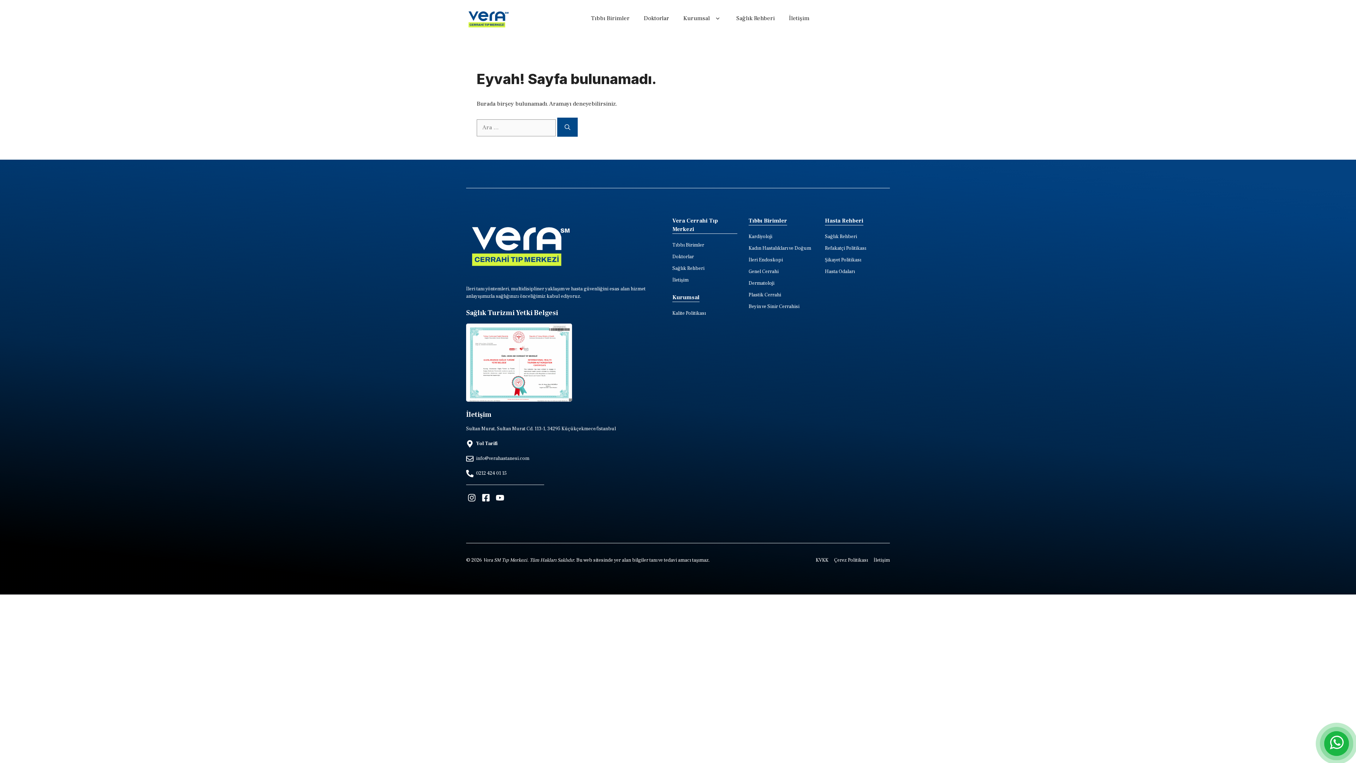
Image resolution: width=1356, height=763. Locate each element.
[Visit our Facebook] (486, 497)
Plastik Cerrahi (765, 295)
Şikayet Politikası (843, 260)
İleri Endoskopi (766, 260)
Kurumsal (696, 18)
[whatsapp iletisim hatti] (1336, 743)
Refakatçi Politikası (845, 248)
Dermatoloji (761, 283)
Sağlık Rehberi (755, 18)
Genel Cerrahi (764, 271)
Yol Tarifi (487, 443)
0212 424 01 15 (491, 473)
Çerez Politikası (851, 560)
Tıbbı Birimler (610, 18)
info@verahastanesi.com (502, 458)
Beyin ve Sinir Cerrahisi (774, 306)
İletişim (799, 18)
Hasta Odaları (840, 271)
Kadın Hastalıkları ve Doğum (780, 248)
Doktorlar (656, 18)
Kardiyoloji (760, 236)
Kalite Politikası (689, 313)
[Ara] (567, 127)
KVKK (822, 560)
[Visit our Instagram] (471, 497)
